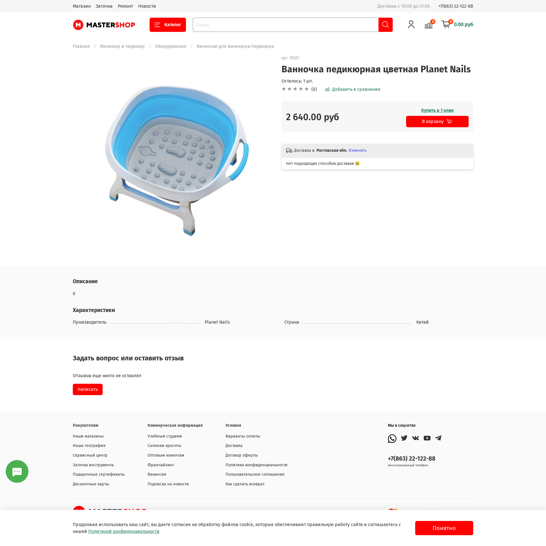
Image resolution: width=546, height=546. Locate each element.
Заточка (104, 6)
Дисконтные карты (91, 484)
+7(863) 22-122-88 (456, 6)
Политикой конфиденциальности (124, 531)
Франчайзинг (161, 465)
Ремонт (125, 6)
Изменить (358, 150)
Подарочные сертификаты (99, 474)
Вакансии (157, 474)
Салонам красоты (164, 445)
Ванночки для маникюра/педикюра (235, 46)
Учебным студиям (165, 436)
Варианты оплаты (243, 436)
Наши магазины (88, 436)
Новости (147, 6)
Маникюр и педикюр (122, 46)
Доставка (234, 445)
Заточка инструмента (93, 465)
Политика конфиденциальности (257, 465)
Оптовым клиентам (166, 455)
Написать (88, 389)
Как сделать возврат (245, 484)
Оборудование (171, 46)
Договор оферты (242, 455)
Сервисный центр (90, 455)
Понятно (444, 528)
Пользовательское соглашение (255, 474)
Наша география (89, 445)
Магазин (82, 6)
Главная (81, 46)
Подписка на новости (168, 484)
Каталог (172, 24)
